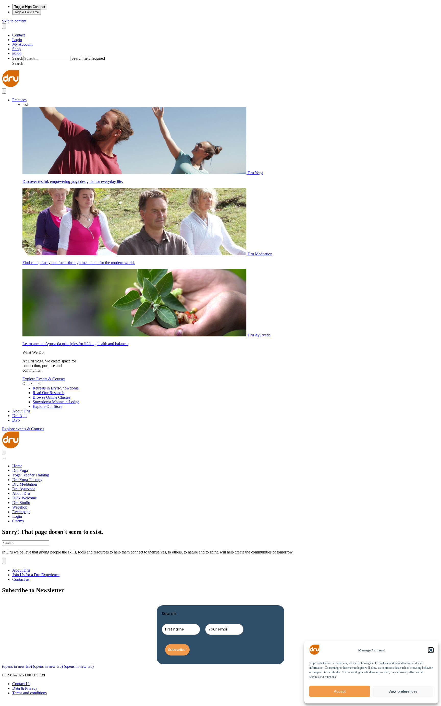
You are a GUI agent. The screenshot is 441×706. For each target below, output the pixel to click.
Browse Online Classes (51, 397)
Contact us (20, 579)
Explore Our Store (47, 406)
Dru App (19, 415)
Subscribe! (177, 649)
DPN (16, 420)
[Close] (4, 458)
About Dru (21, 411)
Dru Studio (21, 502)
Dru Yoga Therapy (27, 479)
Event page (21, 512)
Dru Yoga (20, 470)
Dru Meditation (24, 484)
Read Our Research (48, 392)
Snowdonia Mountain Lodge (56, 402)
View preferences (403, 691)
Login (17, 39)
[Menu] (4, 26)
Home (17, 466)
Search (17, 58)
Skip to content (14, 21)
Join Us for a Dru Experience (35, 575)
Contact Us (21, 684)
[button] (430, 650)
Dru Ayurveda (23, 489)
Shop (16, 49)
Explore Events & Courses (43, 379)
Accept (340, 691)
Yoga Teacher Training (30, 475)
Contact (18, 35)
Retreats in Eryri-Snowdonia (56, 388)
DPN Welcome (24, 498)
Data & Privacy (24, 688)
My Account (22, 44)
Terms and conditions (29, 693)
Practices (19, 100)
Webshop (19, 507)
